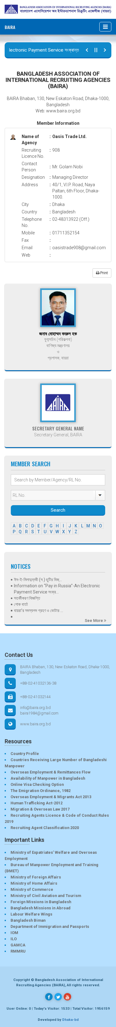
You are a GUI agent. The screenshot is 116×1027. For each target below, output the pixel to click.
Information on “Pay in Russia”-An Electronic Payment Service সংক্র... (57, 588)
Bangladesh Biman (28, 920)
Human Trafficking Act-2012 (36, 803)
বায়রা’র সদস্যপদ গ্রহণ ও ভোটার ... (38, 610)
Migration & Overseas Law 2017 (40, 809)
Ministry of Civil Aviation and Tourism (46, 895)
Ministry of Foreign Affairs (36, 877)
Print (103, 273)
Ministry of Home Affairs (34, 883)
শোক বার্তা (21, 604)
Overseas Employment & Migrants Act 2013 (51, 796)
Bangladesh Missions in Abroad (41, 908)
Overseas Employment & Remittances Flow (50, 772)
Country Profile (25, 753)
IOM (14, 932)
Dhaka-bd (70, 1019)
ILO (14, 939)
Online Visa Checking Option (37, 784)
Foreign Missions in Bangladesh (41, 901)
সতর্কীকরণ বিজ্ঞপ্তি (27, 598)
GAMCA (18, 945)
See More (94, 620)
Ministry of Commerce (32, 889)
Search (58, 510)
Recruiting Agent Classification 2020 (45, 827)
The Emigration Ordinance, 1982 (41, 790)
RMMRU (18, 951)
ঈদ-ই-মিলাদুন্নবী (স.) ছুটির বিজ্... (38, 579)
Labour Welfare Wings (31, 914)
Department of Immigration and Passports (50, 926)
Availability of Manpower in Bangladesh (48, 778)
